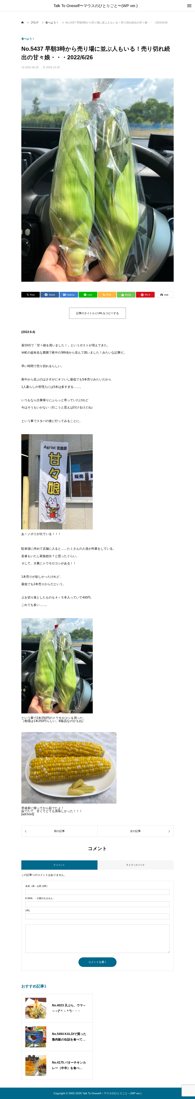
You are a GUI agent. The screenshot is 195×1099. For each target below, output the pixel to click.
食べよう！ (28, 38)
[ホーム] (22, 22)
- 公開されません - (39, 898)
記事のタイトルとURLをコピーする (97, 313)
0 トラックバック (136, 865)
